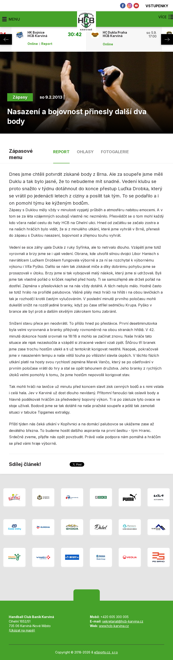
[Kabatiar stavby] (159, 527)
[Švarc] (72, 557)
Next (167, 39)
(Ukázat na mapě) (22, 630)
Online (32, 43)
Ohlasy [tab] (85, 151)
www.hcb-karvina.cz (114, 626)
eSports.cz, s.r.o (106, 652)
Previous (6, 39)
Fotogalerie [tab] (115, 151)
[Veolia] (130, 557)
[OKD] (101, 497)
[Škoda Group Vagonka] (101, 557)
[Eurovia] (43, 527)
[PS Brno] (159, 557)
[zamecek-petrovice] (43, 497)
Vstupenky (157, 5)
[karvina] (14, 497)
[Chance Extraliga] (14, 557)
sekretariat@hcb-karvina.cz (122, 621)
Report (46, 43)
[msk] (72, 497)
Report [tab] (61, 151)
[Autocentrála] (72, 527)
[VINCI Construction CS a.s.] (43, 557)
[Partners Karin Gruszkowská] (130, 527)
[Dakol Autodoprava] (101, 527)
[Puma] (130, 497)
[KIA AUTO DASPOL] (159, 497)
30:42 (74, 34)
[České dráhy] (14, 527)
